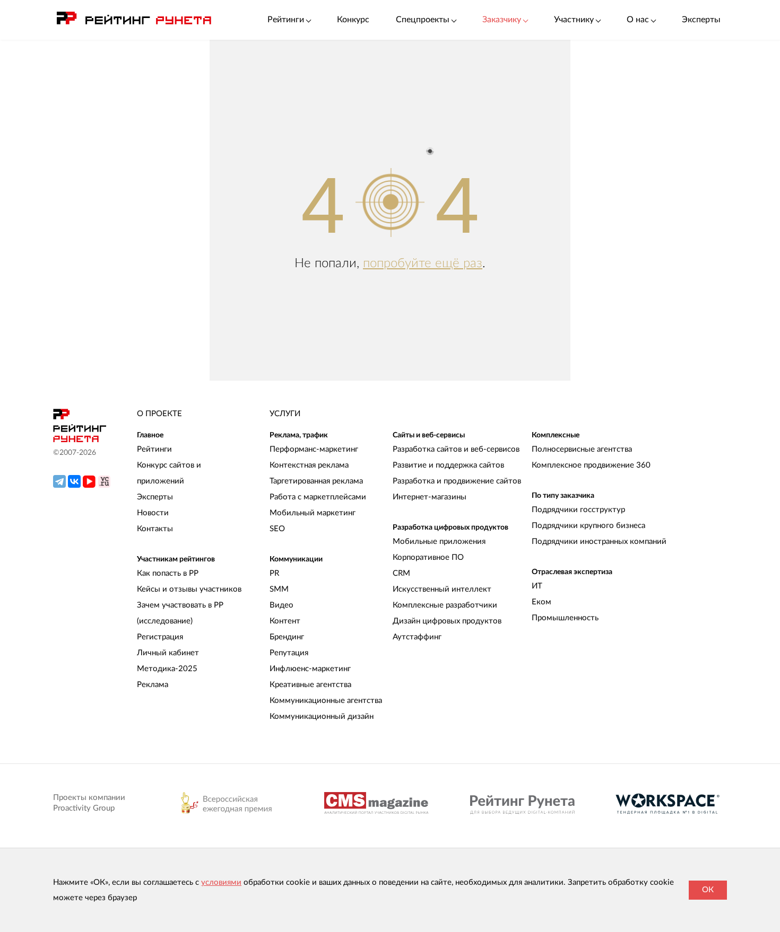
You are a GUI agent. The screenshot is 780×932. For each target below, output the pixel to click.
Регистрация (160, 637)
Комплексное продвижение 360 (591, 465)
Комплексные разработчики (445, 605)
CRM (401, 573)
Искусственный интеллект (442, 589)
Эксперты (701, 19)
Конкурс (353, 19)
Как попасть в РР (167, 573)
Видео (281, 605)
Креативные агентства (310, 685)
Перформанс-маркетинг (314, 449)
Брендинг (287, 637)
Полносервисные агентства (582, 449)
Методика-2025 (167, 669)
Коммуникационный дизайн (322, 716)
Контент (285, 621)
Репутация (289, 653)
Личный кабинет (168, 653)
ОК (708, 890)
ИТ (537, 586)
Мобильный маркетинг (313, 513)
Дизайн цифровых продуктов (447, 621)
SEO (277, 529)
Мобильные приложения (439, 542)
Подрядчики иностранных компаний (599, 542)
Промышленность (565, 618)
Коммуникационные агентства (326, 701)
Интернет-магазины (429, 497)
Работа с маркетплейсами (318, 497)
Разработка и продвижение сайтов (457, 481)
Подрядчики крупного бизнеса (588, 526)
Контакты (155, 529)
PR (274, 573)
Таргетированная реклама (316, 481)
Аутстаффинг (417, 637)
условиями (221, 882)
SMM (279, 589)
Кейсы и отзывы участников (189, 589)
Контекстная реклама (309, 465)
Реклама (152, 685)
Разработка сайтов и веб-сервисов (456, 449)
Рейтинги (154, 449)
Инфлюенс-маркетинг (310, 669)
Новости (153, 513)
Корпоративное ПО (428, 557)
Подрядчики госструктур (578, 510)
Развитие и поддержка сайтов (448, 465)
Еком (541, 602)
